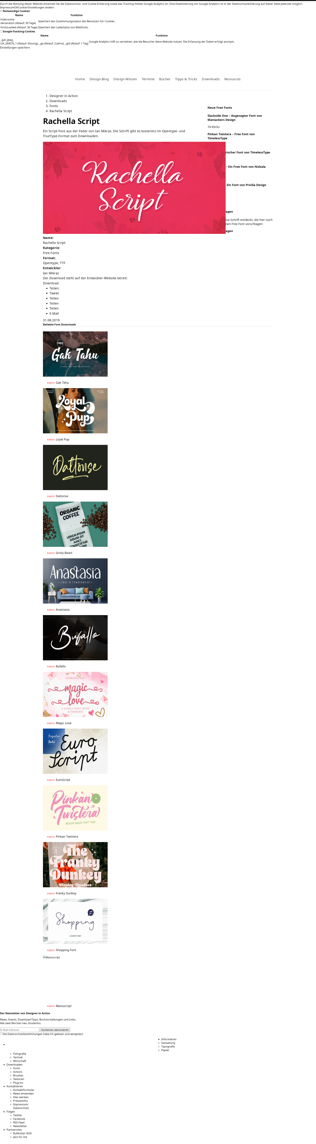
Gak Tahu (62, 383)
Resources (232, 79)
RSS (254, 58)
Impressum (7, 7)
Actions (17, 1072)
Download (51, 283)
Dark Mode (265, 58)
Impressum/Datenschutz (21, 1106)
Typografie (168, 1046)
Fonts (54, 106)
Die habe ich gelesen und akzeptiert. (43, 1034)
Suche (270, 58)
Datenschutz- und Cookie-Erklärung (87, 4)
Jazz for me (20, 1137)
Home (80, 79)
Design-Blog (99, 79)
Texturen (18, 1079)
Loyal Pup (62, 439)
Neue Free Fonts (220, 108)
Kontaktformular (23, 1090)
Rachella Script (61, 111)
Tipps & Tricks (186, 79)
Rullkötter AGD (22, 1133)
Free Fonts (51, 253)
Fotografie (19, 1054)
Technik (18, 1057)
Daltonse (62, 496)
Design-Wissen (125, 79)
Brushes (18, 1075)
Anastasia (62, 609)
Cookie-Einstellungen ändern (36, 7)
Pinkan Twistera (67, 836)
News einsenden (23, 1093)
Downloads (211, 79)
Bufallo (61, 666)
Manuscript (64, 1006)
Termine (148, 79)
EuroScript (63, 780)
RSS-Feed (19, 1122)
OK (16, 7)
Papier (165, 1050)
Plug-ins (18, 1082)
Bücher (164, 79)
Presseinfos (20, 1101)
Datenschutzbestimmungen (25, 1034)
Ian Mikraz (51, 273)
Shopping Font (66, 950)
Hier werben (21, 1097)
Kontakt (260, 58)
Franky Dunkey (66, 893)
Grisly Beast (64, 553)
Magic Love (63, 723)
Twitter (17, 1115)
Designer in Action (60, 58)
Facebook (244, 58)
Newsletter (20, 1126)
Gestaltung (168, 1043)
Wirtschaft (19, 1061)
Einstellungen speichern (15, 47)
